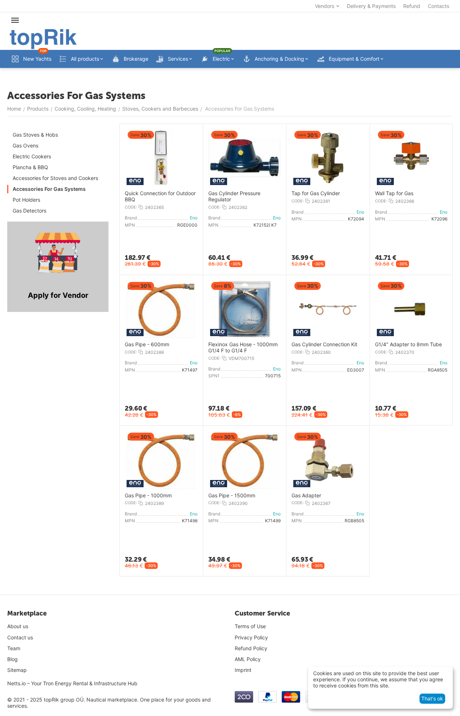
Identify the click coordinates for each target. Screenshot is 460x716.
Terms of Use (250, 626)
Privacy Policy (251, 637)
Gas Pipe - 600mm (147, 344)
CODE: (131, 207)
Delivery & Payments (371, 6)
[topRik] (43, 38)
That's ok (432, 698)
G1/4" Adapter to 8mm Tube (408, 344)
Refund (411, 6)
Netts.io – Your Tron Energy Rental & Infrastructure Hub (72, 683)
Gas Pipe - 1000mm (148, 495)
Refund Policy (251, 648)
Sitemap (17, 670)
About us (17, 626)
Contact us (20, 637)
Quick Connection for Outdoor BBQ (160, 196)
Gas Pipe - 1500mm (231, 495)
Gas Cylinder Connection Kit (324, 344)
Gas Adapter (306, 495)
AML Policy (248, 659)
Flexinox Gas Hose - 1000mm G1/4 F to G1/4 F (243, 347)
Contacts (438, 6)
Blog (12, 659)
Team (13, 648)
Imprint (243, 670)
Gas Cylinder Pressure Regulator (234, 196)
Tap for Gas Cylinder (315, 193)
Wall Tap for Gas (394, 193)
